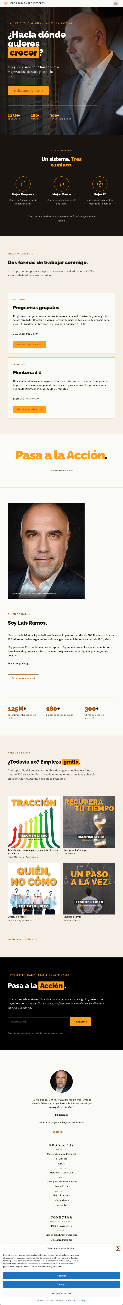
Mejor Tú (61, 1205)
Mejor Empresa (61, 1195)
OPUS (61, 1163)
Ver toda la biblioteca (20, 939)
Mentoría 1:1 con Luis (61, 1172)
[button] (118, 1248)
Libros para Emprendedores (61, 1234)
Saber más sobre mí (23, 678)
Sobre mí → (59, 1131)
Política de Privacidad (65, 1300)
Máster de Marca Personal (61, 1153)
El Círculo (61, 1158)
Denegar (61, 1284)
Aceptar (61, 1275)
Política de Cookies (44, 1300)
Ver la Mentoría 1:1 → (29, 409)
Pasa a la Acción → (61, 1225)
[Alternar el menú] (116, 3)
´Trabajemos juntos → (28, 90)
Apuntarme (80, 1021)
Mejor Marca (61, 1200)
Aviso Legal (81, 1300)
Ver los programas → (29, 344)
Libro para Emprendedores (61, 1181)
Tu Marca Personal (61, 1239)
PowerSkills (61, 1186)
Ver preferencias (61, 1293)
